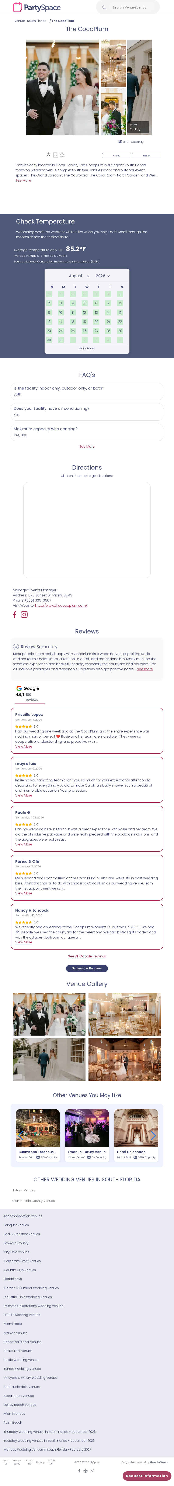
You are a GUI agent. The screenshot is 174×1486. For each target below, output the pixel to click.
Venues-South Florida (30, 21)
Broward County (16, 1243)
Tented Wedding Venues (22, 1369)
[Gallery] (55, 155)
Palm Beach (13, 1422)
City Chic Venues (16, 1252)
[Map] (48, 155)
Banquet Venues (16, 1225)
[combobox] (132, 7)
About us (6, 1462)
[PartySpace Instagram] (24, 614)
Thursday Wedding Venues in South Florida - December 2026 (50, 1432)
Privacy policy (17, 1462)
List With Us (51, 1462)
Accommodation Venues (23, 1216)
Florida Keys (13, 1279)
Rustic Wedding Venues (21, 1360)
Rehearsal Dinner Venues (22, 1342)
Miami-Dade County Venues (33, 1201)
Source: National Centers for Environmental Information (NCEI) (56, 261)
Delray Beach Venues (20, 1405)
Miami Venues (14, 1413)
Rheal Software (159, 1462)
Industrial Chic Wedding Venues (28, 1297)
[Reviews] (62, 155)
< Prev (116, 155)
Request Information (147, 1475)
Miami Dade (13, 1324)
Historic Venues (23, 1190)
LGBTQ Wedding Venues (22, 1315)
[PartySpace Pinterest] (85, 1470)
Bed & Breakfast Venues (22, 1234)
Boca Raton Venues (19, 1396)
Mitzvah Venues (15, 1333)
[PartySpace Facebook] (17, 614)
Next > (146, 155)
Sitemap (40, 1462)
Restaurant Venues (18, 1351)
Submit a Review (87, 968)
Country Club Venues (20, 1270)
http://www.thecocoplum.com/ (61, 605)
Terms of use (29, 1462)
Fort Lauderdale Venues (22, 1387)
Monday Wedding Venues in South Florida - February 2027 (47, 1449)
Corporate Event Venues (22, 1261)
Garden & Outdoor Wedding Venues (31, 1288)
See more (145, 669)
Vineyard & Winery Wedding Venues (31, 1378)
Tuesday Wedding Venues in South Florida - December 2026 (49, 1441)
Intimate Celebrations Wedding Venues (33, 1306)
